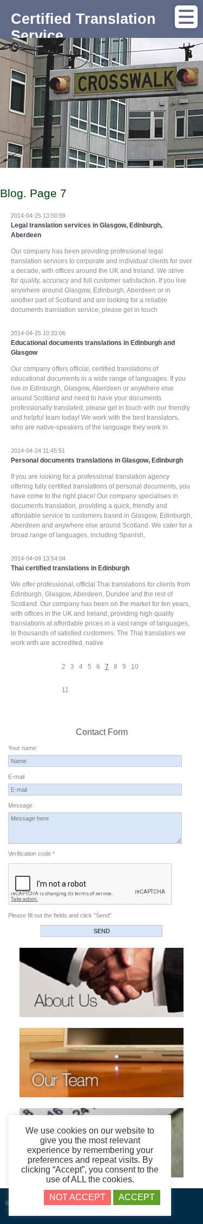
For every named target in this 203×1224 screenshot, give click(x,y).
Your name (22, 748)
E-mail (16, 776)
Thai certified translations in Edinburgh (70, 568)
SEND (102, 931)
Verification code (31, 853)
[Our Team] (101, 1095)
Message (20, 805)
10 (135, 666)
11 (65, 690)
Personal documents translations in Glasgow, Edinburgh (97, 460)
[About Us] (101, 1015)
